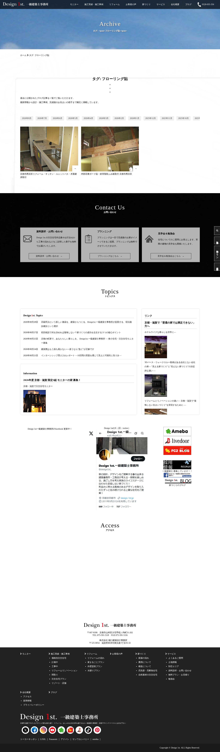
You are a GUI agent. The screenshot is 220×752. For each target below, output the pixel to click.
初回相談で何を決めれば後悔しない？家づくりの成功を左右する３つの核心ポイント (81, 332)
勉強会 (217, 240)
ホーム (23, 55)
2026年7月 (42, 118)
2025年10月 (183, 118)
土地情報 (172, 662)
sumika (95, 739)
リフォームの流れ (96, 658)
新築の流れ (143, 658)
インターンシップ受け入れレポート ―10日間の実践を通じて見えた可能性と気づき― (81, 355)
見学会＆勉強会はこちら (171, 256)
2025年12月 (150, 118)
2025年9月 (199, 118)
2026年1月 (134, 118)
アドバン (65, 739)
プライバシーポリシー (33, 705)
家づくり (146, 4)
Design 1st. (41, 237)
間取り (55, 675)
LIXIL (43, 739)
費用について (144, 662)
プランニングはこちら (110, 256)
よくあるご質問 (175, 658)
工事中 (55, 666)
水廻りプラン (94, 670)
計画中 (55, 662)
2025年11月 (167, 118)
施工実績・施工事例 (93, 4)
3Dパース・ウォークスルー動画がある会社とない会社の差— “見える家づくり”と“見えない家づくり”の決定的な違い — (170, 366)
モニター (74, 4)
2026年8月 (26, 118)
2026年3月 (104, 118)
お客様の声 (131, 4)
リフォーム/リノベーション (64, 670)
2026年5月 (73, 118)
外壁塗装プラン (95, 666)
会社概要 (175, 4)
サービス (161, 4)
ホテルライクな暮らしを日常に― (160, 332)
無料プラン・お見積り (178, 675)
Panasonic (53, 739)
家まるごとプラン (96, 662)
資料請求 (217, 266)
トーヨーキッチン (29, 739)
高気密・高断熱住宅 (147, 670)
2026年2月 (119, 118)
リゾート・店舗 (59, 683)
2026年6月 (57, 118)
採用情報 (27, 701)
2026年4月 (88, 118)
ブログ (188, 4)
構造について (144, 666)
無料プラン (217, 253)
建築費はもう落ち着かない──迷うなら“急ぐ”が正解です (67, 349)
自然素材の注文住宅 (147, 675)
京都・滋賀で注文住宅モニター (38, 386)
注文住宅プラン (59, 679)
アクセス (27, 696)
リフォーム (114, 4)
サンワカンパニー (81, 739)
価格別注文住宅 (59, 658)
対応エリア (173, 666)
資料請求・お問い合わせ (49, 256)
